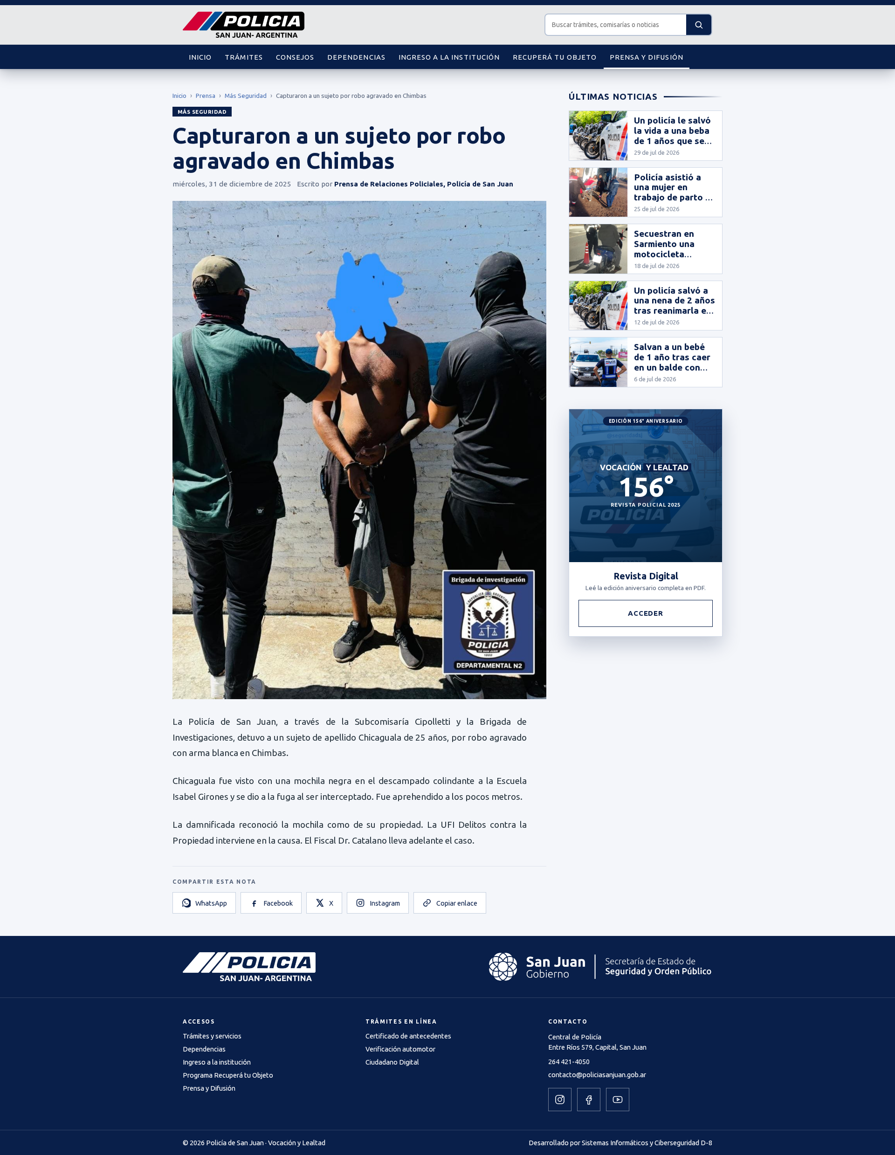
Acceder (645, 613)
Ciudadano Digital (392, 1062)
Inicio (179, 95)
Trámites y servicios (212, 1036)
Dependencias (204, 1049)
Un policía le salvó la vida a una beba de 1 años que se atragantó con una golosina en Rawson (673, 145)
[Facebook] (588, 1099)
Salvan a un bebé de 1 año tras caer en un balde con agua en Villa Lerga (672, 367)
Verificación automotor (400, 1049)
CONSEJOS (295, 57)
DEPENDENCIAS (356, 57)
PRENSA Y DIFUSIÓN (646, 57)
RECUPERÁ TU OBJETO (555, 57)
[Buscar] (698, 24)
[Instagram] (559, 1099)
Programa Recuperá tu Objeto (228, 1075)
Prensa (205, 95)
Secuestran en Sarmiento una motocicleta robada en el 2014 (671, 248)
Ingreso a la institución (217, 1062)
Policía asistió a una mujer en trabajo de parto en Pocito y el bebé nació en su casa (675, 197)
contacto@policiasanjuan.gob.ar (597, 1075)
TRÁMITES (243, 57)
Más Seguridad (246, 95)
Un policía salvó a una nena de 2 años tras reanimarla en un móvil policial (674, 305)
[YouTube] (617, 1099)
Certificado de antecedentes (408, 1036)
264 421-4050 (569, 1062)
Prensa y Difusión (209, 1088)
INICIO (200, 57)
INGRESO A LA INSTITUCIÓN (449, 57)
